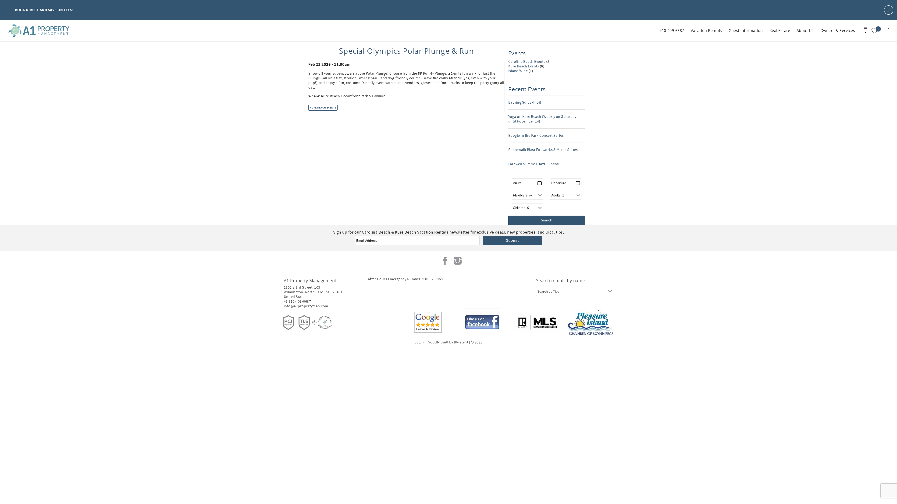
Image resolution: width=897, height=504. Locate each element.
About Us (805, 30)
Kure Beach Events (323, 107)
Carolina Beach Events (527, 61)
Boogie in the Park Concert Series (536, 135)
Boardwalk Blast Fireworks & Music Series (543, 149)
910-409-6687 (671, 30)
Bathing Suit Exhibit (524, 102)
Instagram (457, 260)
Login (419, 342)
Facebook (445, 260)
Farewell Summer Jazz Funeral (533, 164)
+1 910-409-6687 (297, 301)
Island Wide (518, 71)
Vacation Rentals (706, 30)
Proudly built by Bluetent (447, 342)
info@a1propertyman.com (306, 306)
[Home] (35, 30)
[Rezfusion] (314, 322)
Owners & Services (837, 30)
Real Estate (779, 30)
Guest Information (746, 30)
